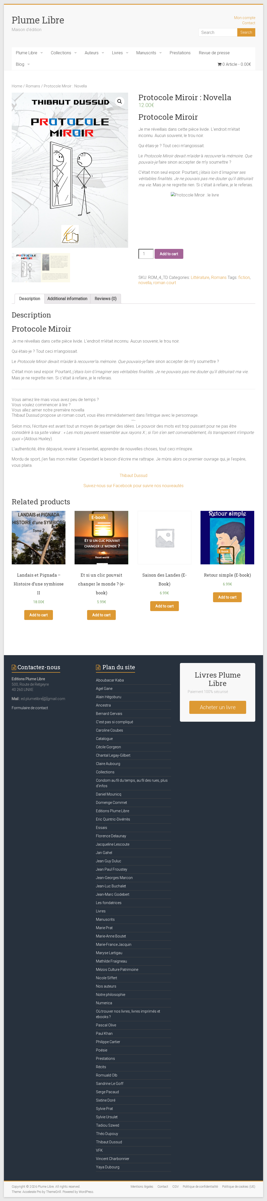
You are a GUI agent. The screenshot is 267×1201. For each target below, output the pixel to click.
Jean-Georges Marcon (114, 878)
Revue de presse (214, 52)
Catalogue (104, 739)
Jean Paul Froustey (111, 869)
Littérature (200, 277)
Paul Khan (104, 1033)
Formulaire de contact (30, 708)
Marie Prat (104, 928)
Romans (33, 86)
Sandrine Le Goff (109, 1084)
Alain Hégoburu (108, 697)
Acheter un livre (218, 707)
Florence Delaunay (111, 836)
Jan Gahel (104, 853)
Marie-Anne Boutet (111, 936)
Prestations (180, 52)
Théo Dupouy (107, 1134)
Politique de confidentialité (200, 1186)
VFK (99, 1150)
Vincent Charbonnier (112, 1159)
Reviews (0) (106, 298)
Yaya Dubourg (107, 1167)
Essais (101, 828)
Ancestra (103, 705)
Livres (117, 52)
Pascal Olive (106, 1025)
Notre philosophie (110, 995)
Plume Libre (38, 20)
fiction (244, 277)
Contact (248, 23)
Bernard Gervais (109, 714)
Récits (101, 1067)
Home (17, 86)
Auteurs (92, 52)
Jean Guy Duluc (108, 861)
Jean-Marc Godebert (112, 894)
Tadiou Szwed (107, 1125)
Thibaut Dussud (133, 475)
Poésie (101, 1050)
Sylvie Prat (104, 1109)
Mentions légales (142, 1186)
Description (29, 298)
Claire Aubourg (108, 764)
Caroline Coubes (109, 730)
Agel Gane (104, 688)
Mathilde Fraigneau (111, 961)
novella (144, 282)
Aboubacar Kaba (110, 680)
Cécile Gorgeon (108, 747)
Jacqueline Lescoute (112, 844)
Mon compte (244, 18)
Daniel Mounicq (108, 794)
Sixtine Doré (105, 1100)
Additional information (67, 298)
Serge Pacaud (107, 1092)
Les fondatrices (109, 903)
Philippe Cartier (108, 1042)
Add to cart (169, 254)
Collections (61, 52)
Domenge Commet (111, 802)
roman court (164, 282)
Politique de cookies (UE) (238, 1186)
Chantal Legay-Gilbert (113, 755)
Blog (20, 64)
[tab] (30, 299)
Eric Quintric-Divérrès (113, 819)
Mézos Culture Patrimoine (117, 969)
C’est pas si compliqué (114, 722)
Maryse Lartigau (109, 953)
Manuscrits (146, 52)
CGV (175, 1186)
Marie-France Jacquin (113, 944)
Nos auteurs (106, 986)
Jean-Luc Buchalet (111, 886)
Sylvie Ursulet (107, 1117)
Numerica (104, 1003)
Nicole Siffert (106, 978)
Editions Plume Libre (112, 811)
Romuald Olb (106, 1075)
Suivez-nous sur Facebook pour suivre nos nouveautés (133, 485)
